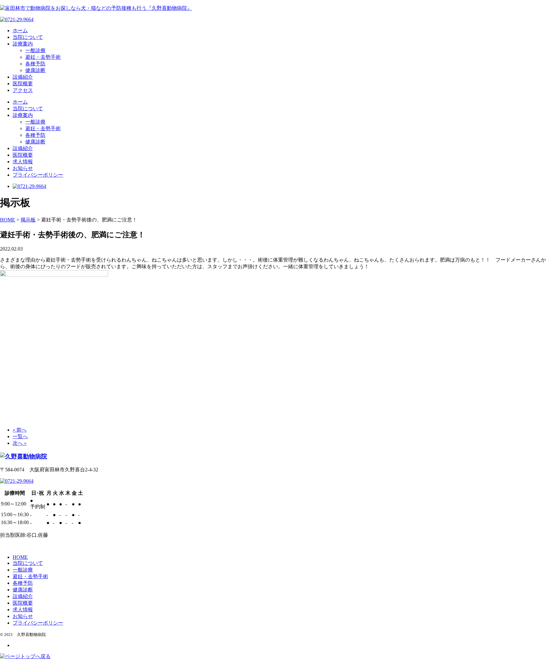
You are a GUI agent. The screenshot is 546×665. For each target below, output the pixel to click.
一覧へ (20, 436)
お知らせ (23, 168)
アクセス (23, 90)
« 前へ (20, 429)
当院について (28, 37)
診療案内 (23, 43)
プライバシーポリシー (38, 175)
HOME (20, 557)
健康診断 (35, 70)
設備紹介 (23, 77)
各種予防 (35, 63)
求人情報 (23, 161)
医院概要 (23, 83)
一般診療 (35, 50)
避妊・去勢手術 (43, 57)
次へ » (20, 443)
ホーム (20, 30)
